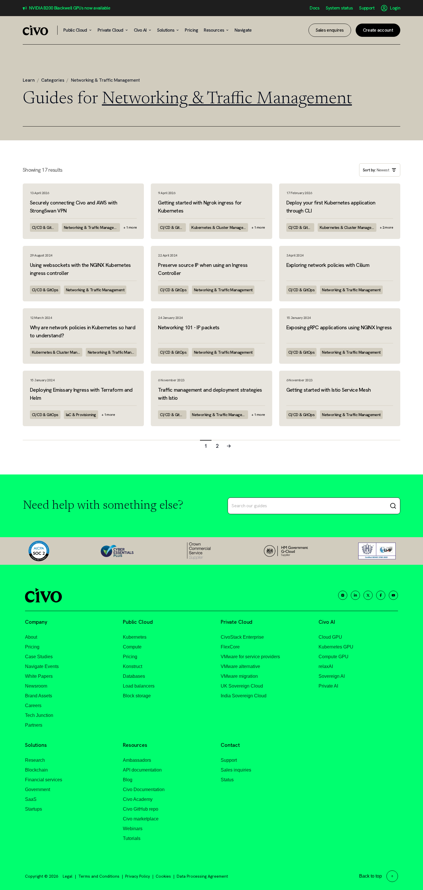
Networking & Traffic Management (92, 227)
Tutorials (131, 838)
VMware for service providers (250, 656)
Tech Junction (39, 715)
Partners (33, 725)
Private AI (328, 686)
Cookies (163, 876)
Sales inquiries (236, 769)
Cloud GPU (330, 637)
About (31, 637)
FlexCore (230, 646)
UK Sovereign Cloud (242, 686)
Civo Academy (138, 799)
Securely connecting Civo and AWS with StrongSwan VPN (73, 206)
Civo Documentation (144, 789)
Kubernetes (134, 637)
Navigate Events (42, 666)
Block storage (137, 695)
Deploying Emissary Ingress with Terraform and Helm (81, 393)
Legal (68, 876)
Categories (52, 80)
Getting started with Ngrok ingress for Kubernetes (199, 206)
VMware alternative (240, 666)
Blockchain (36, 769)
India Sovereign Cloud (243, 695)
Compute (132, 646)
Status (227, 779)
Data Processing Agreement (202, 876)
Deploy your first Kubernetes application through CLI (331, 206)
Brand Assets (38, 695)
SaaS (31, 799)
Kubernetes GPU (336, 646)
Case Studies (39, 656)
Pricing (32, 646)
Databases (134, 676)
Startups (33, 809)
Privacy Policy (137, 876)
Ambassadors (137, 760)
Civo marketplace (141, 818)
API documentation (142, 769)
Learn (29, 80)
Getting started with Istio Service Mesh (328, 389)
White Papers (39, 676)
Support (366, 8)
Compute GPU (333, 656)
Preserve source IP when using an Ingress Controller (202, 269)
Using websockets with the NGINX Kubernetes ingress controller (80, 269)
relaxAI (326, 666)
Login (395, 8)
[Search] (393, 505)
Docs (314, 8)
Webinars (132, 828)
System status (339, 8)
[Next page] (229, 445)
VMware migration (239, 676)
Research (35, 760)
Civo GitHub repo (140, 809)
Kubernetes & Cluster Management (219, 227)
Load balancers (139, 686)
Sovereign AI (332, 676)
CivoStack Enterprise (242, 637)
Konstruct (132, 666)
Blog (127, 779)
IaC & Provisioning (81, 414)
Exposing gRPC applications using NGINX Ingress (339, 327)
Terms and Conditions (98, 876)
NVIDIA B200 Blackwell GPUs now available (69, 8)
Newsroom (36, 686)
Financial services (43, 779)
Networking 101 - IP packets (188, 327)
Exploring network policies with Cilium (327, 265)
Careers (33, 705)
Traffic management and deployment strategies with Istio (210, 393)
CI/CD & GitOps (45, 227)
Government (37, 789)
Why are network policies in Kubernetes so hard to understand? (82, 331)
